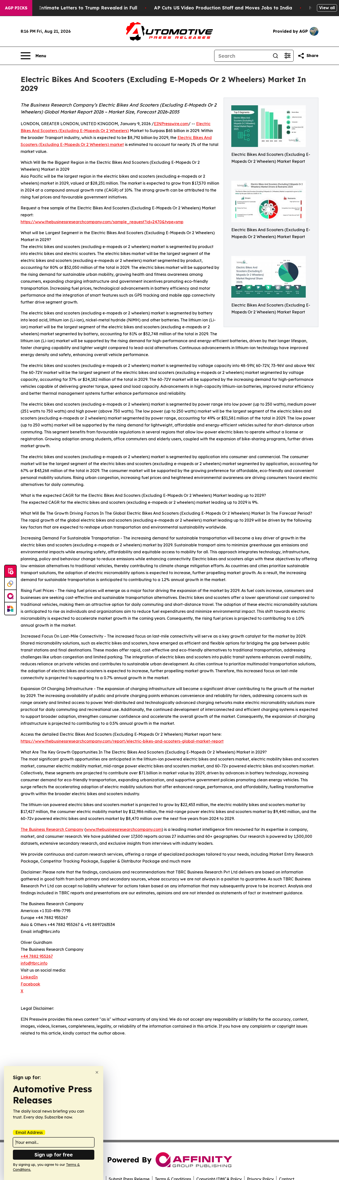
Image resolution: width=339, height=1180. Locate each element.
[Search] (275, 55)
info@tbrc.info (34, 963)
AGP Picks (16, 7)
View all (327, 7)
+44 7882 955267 (37, 956)
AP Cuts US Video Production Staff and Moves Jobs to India (223, 8)
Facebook (30, 984)
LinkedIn (29, 977)
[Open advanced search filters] (287, 55)
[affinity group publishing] (10, 596)
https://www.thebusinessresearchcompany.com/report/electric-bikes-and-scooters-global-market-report (122, 741)
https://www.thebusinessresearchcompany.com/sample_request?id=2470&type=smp (102, 221)
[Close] (97, 1072)
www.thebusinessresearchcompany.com (124, 829)
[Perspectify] (10, 584)
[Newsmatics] (10, 608)
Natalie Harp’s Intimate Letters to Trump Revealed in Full (70, 8)
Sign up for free (53, 1155)
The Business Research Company (52, 829)
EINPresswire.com (171, 123)
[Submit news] (10, 571)
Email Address (29, 1132)
